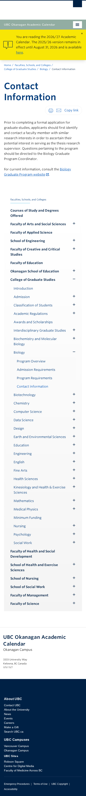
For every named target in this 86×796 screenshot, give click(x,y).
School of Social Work (27, 587)
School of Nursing (24, 578)
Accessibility (10, 789)
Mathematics (24, 501)
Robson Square (14, 761)
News (7, 714)
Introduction (23, 288)
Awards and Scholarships (33, 322)
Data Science (23, 420)
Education (21, 445)
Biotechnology (25, 395)
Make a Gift (11, 727)
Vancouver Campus (16, 746)
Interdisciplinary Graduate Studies (40, 330)
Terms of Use (40, 784)
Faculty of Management (29, 595)
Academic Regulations (31, 314)
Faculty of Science (24, 604)
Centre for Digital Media (19, 766)
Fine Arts (20, 470)
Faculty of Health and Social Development (32, 553)
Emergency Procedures (17, 784)
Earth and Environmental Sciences (40, 437)
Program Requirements (34, 378)
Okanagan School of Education (34, 271)
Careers (9, 722)
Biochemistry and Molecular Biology (35, 341)
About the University (16, 709)
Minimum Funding (27, 518)
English (19, 462)
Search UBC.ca (13, 731)
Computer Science (28, 412)
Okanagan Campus (16, 750)
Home (7, 65)
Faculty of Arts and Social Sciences (38, 224)
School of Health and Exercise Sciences (34, 567)
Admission (22, 297)
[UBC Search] (77, 5)
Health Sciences (26, 479)
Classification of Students (33, 305)
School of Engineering (27, 241)
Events (8, 718)
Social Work (23, 543)
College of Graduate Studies (20, 69)
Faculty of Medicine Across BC (23, 770)
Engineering (23, 454)
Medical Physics (26, 509)
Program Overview (31, 361)
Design (19, 428)
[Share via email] (58, 110)
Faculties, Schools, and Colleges (33, 65)
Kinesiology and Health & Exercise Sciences (39, 489)
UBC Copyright (59, 784)
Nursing (20, 526)
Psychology (22, 534)
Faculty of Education (26, 263)
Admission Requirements (36, 370)
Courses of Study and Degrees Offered (34, 213)
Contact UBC (12, 705)
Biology (44, 69)
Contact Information (32, 386)
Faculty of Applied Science (31, 232)
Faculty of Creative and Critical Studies (35, 251)
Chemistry (21, 403)
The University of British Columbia (31, 8)
